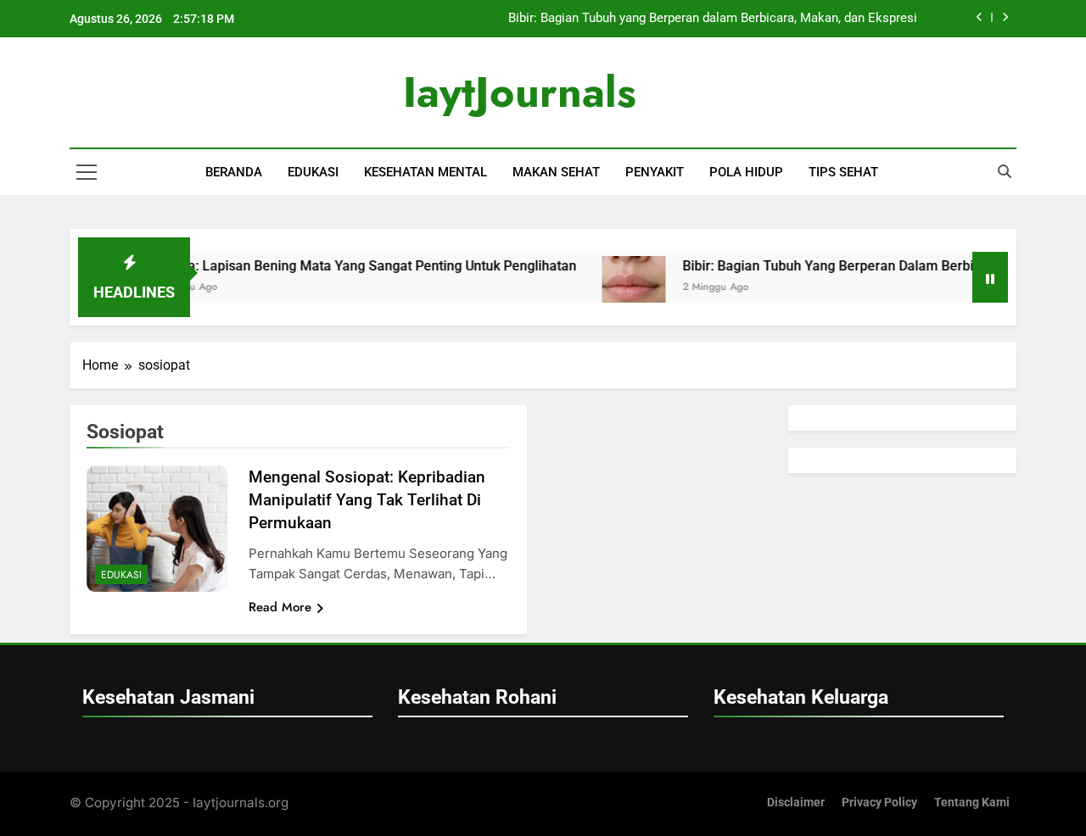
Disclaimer (796, 802)
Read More (280, 607)
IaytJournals (519, 92)
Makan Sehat (556, 172)
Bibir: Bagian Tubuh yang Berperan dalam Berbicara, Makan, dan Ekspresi (712, 18)
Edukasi (313, 172)
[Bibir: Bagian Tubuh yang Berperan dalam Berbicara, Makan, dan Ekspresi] (617, 288)
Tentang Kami (972, 802)
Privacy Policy (879, 802)
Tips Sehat (843, 172)
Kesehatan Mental (425, 172)
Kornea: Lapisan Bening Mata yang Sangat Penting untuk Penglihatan (347, 266)
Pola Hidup (746, 172)
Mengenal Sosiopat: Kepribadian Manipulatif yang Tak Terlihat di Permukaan (367, 499)
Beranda (233, 172)
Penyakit (654, 172)
